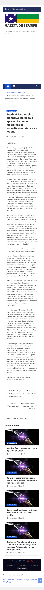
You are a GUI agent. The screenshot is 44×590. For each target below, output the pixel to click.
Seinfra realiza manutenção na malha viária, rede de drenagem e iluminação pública (22, 480)
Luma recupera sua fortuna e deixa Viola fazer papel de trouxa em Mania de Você (21, 406)
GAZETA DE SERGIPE (21, 25)
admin (22, 136)
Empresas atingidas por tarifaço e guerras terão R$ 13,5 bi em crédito (22, 512)
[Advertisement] (22, 61)
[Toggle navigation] (14, 86)
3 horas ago (12, 552)
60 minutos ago (13, 454)
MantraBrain (22, 568)
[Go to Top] (40, 580)
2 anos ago (12, 136)
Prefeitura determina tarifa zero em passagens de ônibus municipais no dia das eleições (22, 393)
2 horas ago (12, 486)
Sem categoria (12, 111)
